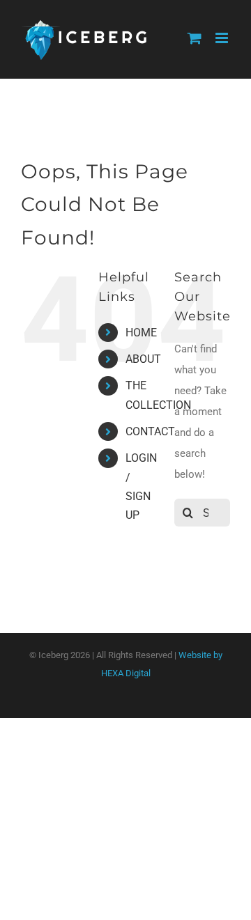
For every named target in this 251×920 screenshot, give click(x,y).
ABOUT (143, 359)
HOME (141, 332)
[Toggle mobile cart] (194, 38)
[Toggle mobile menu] (222, 38)
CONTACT (150, 431)
